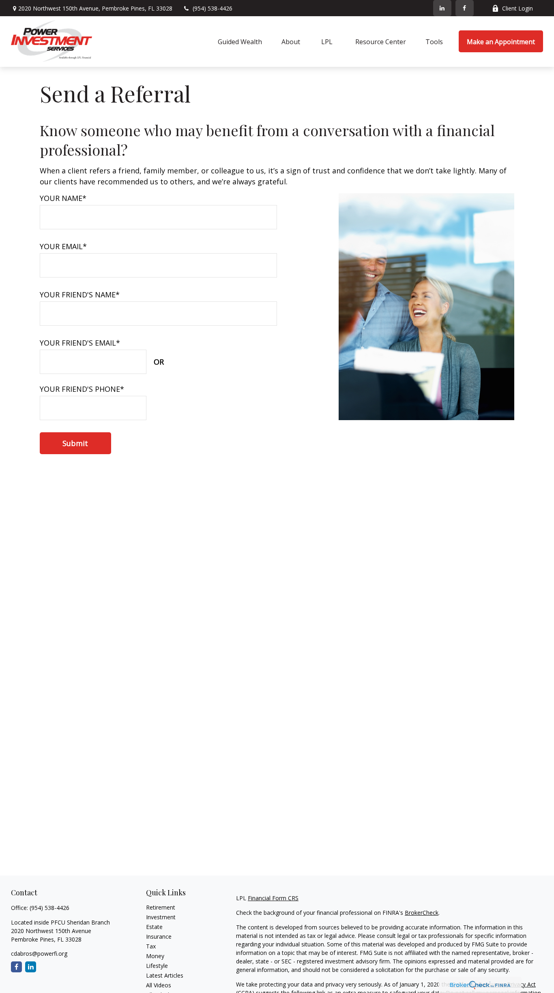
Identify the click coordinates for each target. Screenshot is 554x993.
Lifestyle (157, 966)
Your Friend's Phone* (82, 389)
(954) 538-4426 (212, 8)
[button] (240, 41)
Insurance (159, 936)
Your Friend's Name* (80, 294)
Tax (151, 946)
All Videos (158, 985)
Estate (154, 927)
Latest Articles (164, 975)
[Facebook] (464, 8)
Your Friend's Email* (80, 343)
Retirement (160, 907)
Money (155, 956)
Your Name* (63, 198)
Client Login (517, 8)
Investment (161, 917)
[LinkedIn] (442, 8)
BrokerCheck (421, 912)
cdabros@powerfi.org (39, 953)
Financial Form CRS (273, 898)
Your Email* (63, 246)
